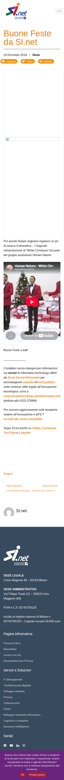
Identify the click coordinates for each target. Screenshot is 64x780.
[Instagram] (24, 745)
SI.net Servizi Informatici (23, 377)
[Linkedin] (17, 745)
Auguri (8, 473)
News (36, 54)
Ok (22, 774)
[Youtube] (11, 745)
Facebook (49, 428)
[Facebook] (5, 745)
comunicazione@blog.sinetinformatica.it (31, 396)
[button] (8, 61)
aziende (28, 382)
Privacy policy (37, 774)
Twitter (36, 428)
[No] (59, 765)
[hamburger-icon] (59, 11)
